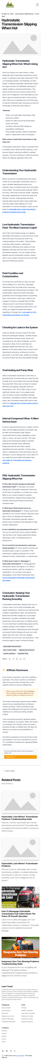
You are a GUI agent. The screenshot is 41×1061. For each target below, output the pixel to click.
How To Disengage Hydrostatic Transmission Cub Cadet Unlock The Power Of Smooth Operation (18, 913)
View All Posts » (7, 784)
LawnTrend (20, 1055)
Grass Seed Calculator (28, 1013)
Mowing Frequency (27, 1021)
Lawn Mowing (6, 1010)
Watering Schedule (27, 1016)
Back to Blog (9, 771)
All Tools (23, 1008)
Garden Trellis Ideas (8, 1019)
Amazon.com (10, 757)
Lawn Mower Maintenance (24, 14)
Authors (4, 1036)
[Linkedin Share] (17, 659)
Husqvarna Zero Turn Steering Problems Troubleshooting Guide (20, 962)
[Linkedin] (3, 1051)
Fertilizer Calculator (27, 1010)
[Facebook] (11, 1051)
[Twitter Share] (9, 659)
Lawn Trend (7, 986)
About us (4, 1030)
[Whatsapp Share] (20, 659)
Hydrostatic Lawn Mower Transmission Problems (20, 864)
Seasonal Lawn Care (8, 1016)
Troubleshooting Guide (8, 1021)
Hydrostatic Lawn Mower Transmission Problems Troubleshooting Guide (20, 818)
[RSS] (15, 1051)
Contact (4, 1033)
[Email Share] (24, 659)
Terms (3, 1042)
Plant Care (5, 1013)
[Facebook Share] (13, 659)
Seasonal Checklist (27, 1019)
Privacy (4, 1039)
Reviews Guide (6, 1008)
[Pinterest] (7, 1051)
